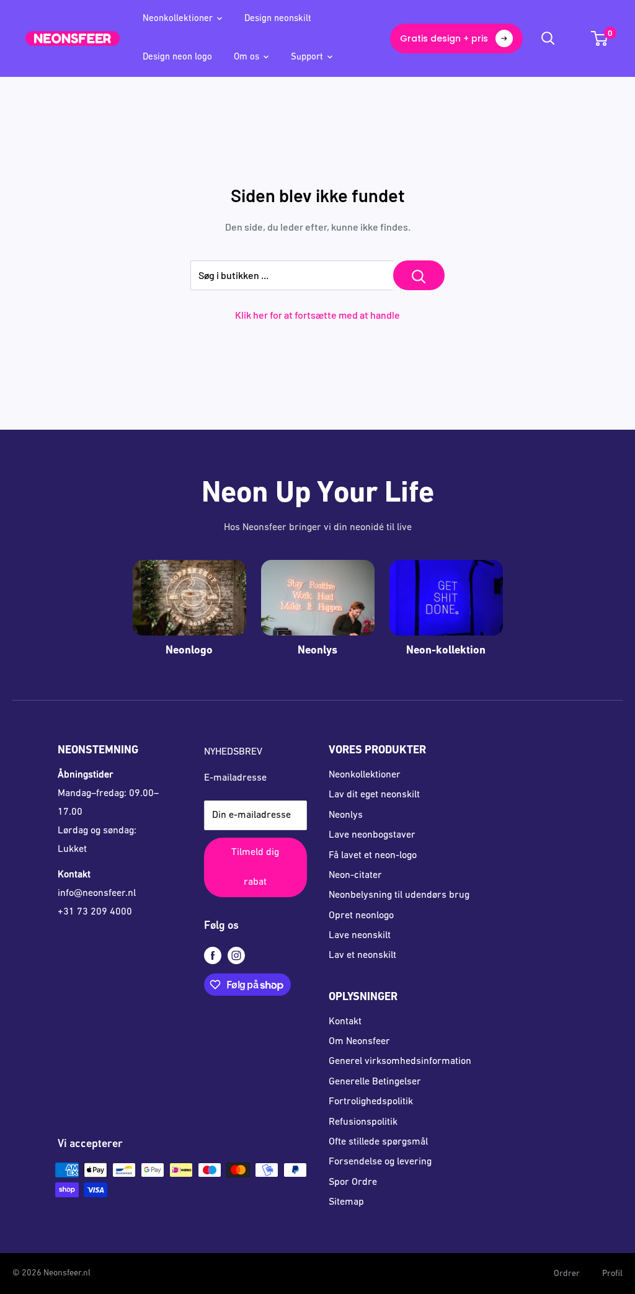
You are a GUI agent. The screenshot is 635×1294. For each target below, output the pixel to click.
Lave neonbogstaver (372, 835)
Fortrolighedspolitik (371, 1102)
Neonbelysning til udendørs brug (399, 895)
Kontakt (345, 1022)
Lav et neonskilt (362, 955)
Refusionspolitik (363, 1122)
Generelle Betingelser (375, 1082)
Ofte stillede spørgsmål (378, 1142)
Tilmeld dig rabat (255, 867)
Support (307, 57)
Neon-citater (355, 875)
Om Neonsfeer (359, 1042)
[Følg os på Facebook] (212, 956)
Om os (246, 57)
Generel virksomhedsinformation (400, 1061)
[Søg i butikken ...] (419, 275)
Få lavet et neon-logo (373, 856)
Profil (612, 1273)
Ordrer (567, 1273)
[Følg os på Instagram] (236, 956)
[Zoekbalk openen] (548, 38)
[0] (600, 38)
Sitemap (346, 1202)
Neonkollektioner (178, 19)
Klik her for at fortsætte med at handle (317, 315)
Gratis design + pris (444, 38)
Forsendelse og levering (380, 1162)
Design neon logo (177, 57)
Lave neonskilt (360, 936)
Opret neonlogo (361, 916)
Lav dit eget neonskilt (374, 795)
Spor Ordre (353, 1182)
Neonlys (346, 815)
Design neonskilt (277, 19)
